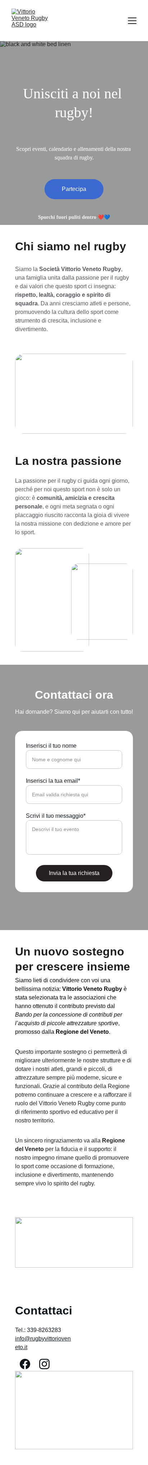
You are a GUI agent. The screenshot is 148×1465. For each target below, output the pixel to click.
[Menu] (132, 21)
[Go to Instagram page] (44, 1364)
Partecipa (74, 189)
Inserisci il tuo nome (51, 746)
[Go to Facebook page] (25, 1364)
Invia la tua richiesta (74, 873)
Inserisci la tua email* (53, 781)
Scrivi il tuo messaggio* (55, 816)
